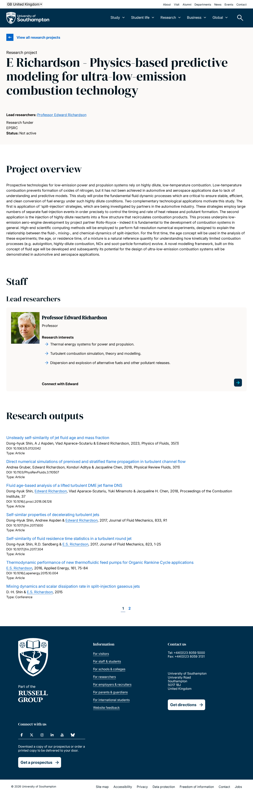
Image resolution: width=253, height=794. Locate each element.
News (217, 4)
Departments (202, 4)
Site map (102, 787)
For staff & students (107, 661)
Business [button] (194, 17)
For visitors (101, 654)
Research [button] (168, 17)
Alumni (187, 4)
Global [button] (217, 17)
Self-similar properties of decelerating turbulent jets (52, 514)
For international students (111, 700)
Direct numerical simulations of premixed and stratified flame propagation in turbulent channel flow (96, 461)
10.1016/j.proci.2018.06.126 (32, 501)
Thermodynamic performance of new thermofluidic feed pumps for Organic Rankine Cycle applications (100, 562)
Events (229, 4)
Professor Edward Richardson (61, 115)
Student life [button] (140, 17)
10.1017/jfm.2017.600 (28, 525)
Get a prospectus (36, 762)
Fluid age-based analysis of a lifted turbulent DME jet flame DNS (64, 485)
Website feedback (106, 708)
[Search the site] (239, 18)
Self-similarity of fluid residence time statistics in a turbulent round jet (68, 538)
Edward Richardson (51, 491)
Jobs (238, 787)
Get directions (183, 704)
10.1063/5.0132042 (27, 448)
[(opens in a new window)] (21, 735)
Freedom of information (197, 787)
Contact (241, 4)
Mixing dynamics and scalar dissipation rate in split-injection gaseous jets (73, 586)
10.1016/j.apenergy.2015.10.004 (35, 573)
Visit (176, 4)
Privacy (142, 787)
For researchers (104, 677)
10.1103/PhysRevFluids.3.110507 (36, 472)
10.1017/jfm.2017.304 (28, 549)
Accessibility (122, 787)
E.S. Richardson (75, 544)
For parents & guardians (110, 692)
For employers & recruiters (112, 684)
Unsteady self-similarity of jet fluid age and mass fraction (57, 437)
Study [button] (115, 17)
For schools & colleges (109, 669)
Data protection (164, 787)
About (167, 4)
